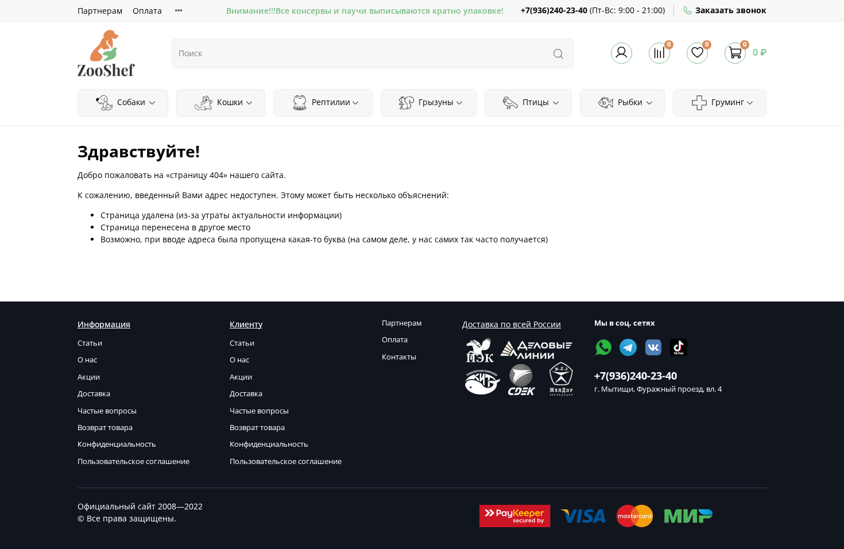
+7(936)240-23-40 (554, 10)
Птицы (534, 101)
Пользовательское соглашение (133, 461)
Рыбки (628, 101)
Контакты (399, 357)
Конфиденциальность (117, 444)
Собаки (130, 101)
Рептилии (329, 101)
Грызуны (435, 101)
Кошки (229, 101)
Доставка (94, 394)
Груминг (726, 101)
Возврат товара (105, 427)
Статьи (90, 343)
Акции (89, 377)
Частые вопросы (107, 411)
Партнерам (100, 10)
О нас (87, 360)
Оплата (147, 10)
